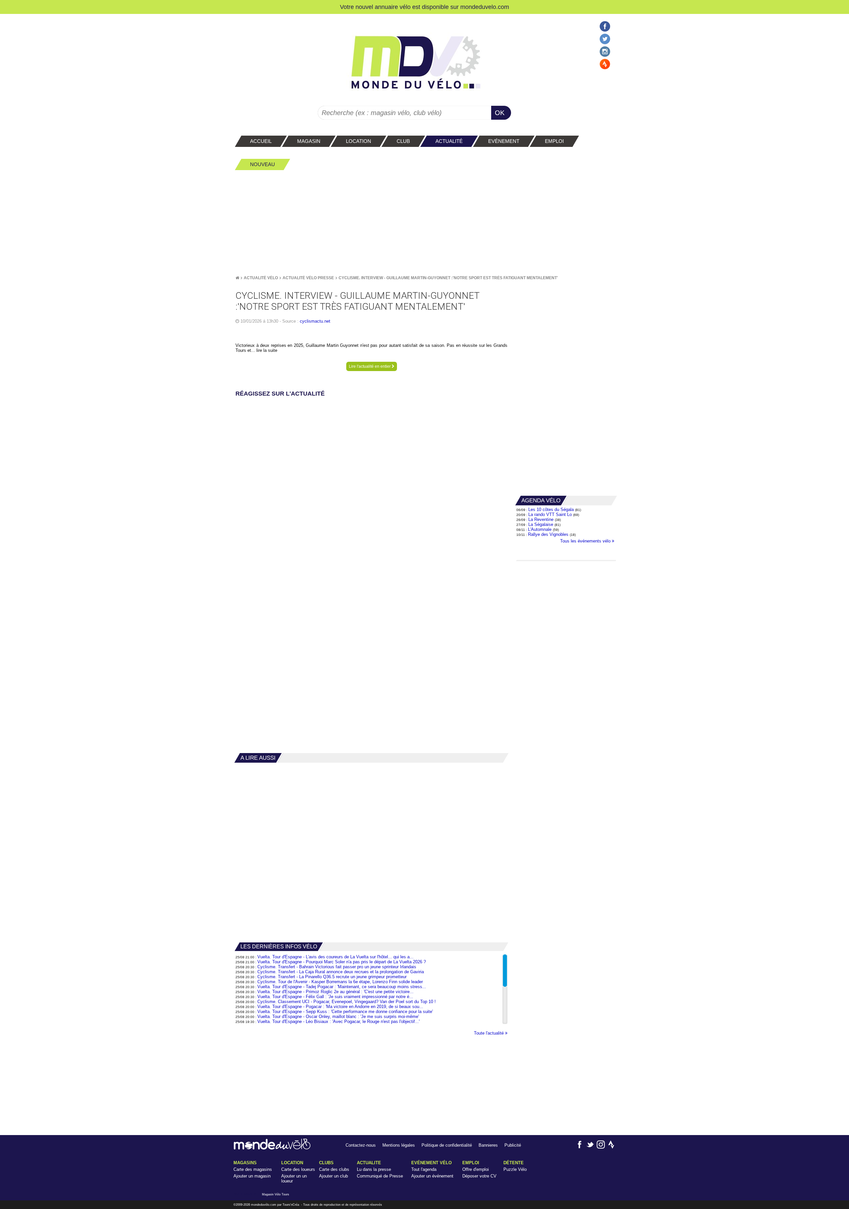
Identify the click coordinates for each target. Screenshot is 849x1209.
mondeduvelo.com (484, 6)
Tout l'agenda (423, 1169)
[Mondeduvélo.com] (272, 1148)
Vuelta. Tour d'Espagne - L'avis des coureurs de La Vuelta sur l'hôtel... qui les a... (335, 956)
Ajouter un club (333, 1176)
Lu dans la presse (374, 1169)
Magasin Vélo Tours (275, 1194)
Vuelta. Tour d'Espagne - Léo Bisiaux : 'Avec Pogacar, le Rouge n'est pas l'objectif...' (338, 1021)
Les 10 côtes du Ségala (551, 509)
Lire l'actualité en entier (370, 366)
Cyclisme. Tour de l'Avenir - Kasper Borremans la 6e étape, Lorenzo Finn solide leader (340, 981)
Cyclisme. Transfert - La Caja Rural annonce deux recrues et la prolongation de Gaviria (340, 971)
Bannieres (488, 1145)
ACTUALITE (369, 1162)
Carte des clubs (334, 1169)
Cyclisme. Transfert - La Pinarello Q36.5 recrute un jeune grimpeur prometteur (332, 976)
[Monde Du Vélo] (237, 278)
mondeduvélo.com (263, 1204)
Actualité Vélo (261, 278)
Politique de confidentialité (447, 1145)
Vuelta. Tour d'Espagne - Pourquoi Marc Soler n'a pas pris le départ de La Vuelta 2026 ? (341, 961)
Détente (513, 1162)
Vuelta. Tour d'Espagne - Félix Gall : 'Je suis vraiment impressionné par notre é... (335, 996)
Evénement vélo (431, 1162)
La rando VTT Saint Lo (550, 514)
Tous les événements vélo (586, 541)
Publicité (512, 1145)
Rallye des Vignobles (548, 534)
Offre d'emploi (475, 1169)
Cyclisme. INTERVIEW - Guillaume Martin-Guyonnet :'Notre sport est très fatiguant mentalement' (448, 278)
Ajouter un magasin (252, 1176)
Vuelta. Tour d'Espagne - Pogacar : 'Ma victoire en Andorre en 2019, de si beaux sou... (340, 1006)
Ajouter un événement (432, 1176)
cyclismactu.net (315, 321)
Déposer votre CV (479, 1176)
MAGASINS (245, 1162)
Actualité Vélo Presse (308, 278)
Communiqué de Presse (380, 1176)
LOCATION (292, 1162)
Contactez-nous (361, 1145)
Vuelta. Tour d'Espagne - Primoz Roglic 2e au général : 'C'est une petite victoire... (335, 991)
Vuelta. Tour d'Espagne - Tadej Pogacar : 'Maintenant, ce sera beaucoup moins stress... (341, 986)
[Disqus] (371, 482)
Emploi (470, 1162)
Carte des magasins (252, 1169)
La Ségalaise (540, 524)
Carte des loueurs (298, 1169)
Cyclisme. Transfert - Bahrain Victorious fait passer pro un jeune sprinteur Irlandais (336, 966)
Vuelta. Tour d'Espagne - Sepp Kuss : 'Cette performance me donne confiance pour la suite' (345, 1011)
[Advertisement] (424, 222)
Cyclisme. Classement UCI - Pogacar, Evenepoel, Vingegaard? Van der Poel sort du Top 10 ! (346, 1001)
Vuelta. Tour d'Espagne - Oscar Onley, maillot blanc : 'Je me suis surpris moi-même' (338, 1016)
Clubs (326, 1162)
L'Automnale (540, 529)
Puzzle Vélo (515, 1169)
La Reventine (541, 519)
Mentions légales (398, 1145)
